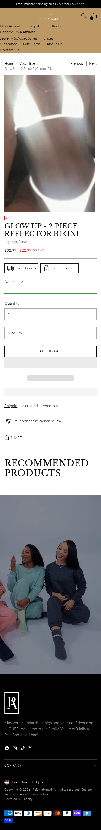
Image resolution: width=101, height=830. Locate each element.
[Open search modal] (83, 16)
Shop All (34, 26)
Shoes (48, 38)
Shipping (11, 405)
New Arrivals (11, 26)
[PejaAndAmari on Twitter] (31, 749)
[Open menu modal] (7, 16)
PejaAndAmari (16, 241)
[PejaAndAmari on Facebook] (7, 749)
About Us (55, 43)
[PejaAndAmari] (50, 15)
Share (16, 438)
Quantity (11, 303)
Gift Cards (32, 43)
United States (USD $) (25, 782)
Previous (77, 63)
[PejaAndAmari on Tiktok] (23, 749)
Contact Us (9, 49)
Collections (56, 26)
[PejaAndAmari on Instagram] (15, 749)
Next (93, 63)
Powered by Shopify (18, 799)
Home (8, 63)
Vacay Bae (27, 63)
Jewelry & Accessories (19, 38)
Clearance (8, 43)
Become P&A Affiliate (17, 31)
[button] (50, 362)
